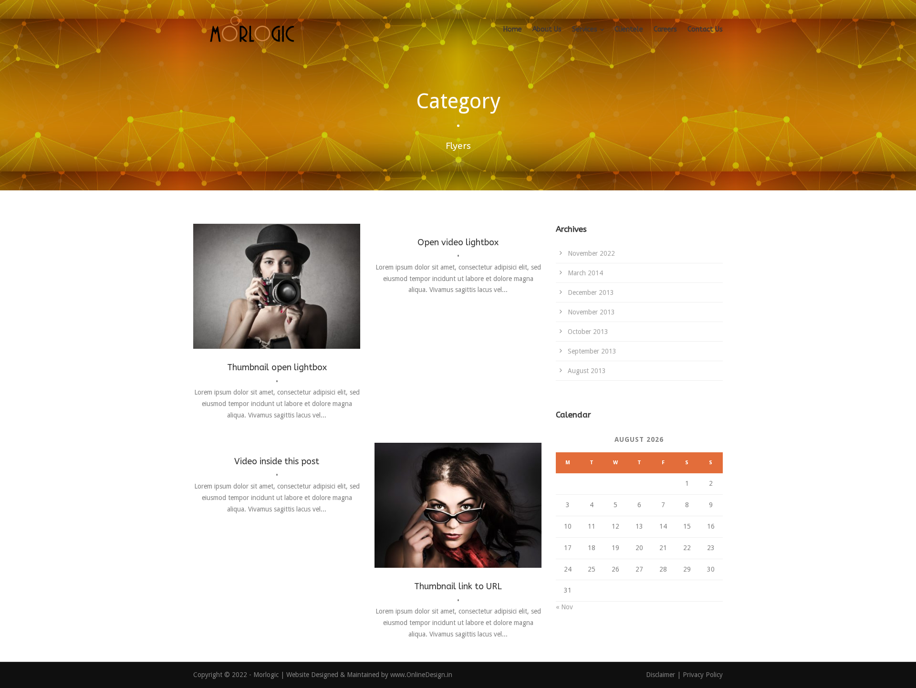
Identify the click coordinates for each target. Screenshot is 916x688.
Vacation (309, 303)
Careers (665, 29)
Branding (428, 522)
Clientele (628, 29)
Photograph (275, 303)
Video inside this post (276, 461)
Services (584, 29)
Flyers (453, 522)
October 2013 (588, 331)
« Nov (564, 607)
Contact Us (705, 29)
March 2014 (585, 273)
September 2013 (592, 351)
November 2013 (591, 312)
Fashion (243, 303)
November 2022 (591, 253)
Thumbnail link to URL (458, 586)
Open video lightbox (458, 242)
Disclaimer (661, 674)
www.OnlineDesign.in (421, 674)
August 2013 (587, 371)
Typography (483, 522)
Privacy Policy (703, 674)
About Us (547, 29)
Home (512, 29)
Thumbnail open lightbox (277, 367)
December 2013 (591, 292)
